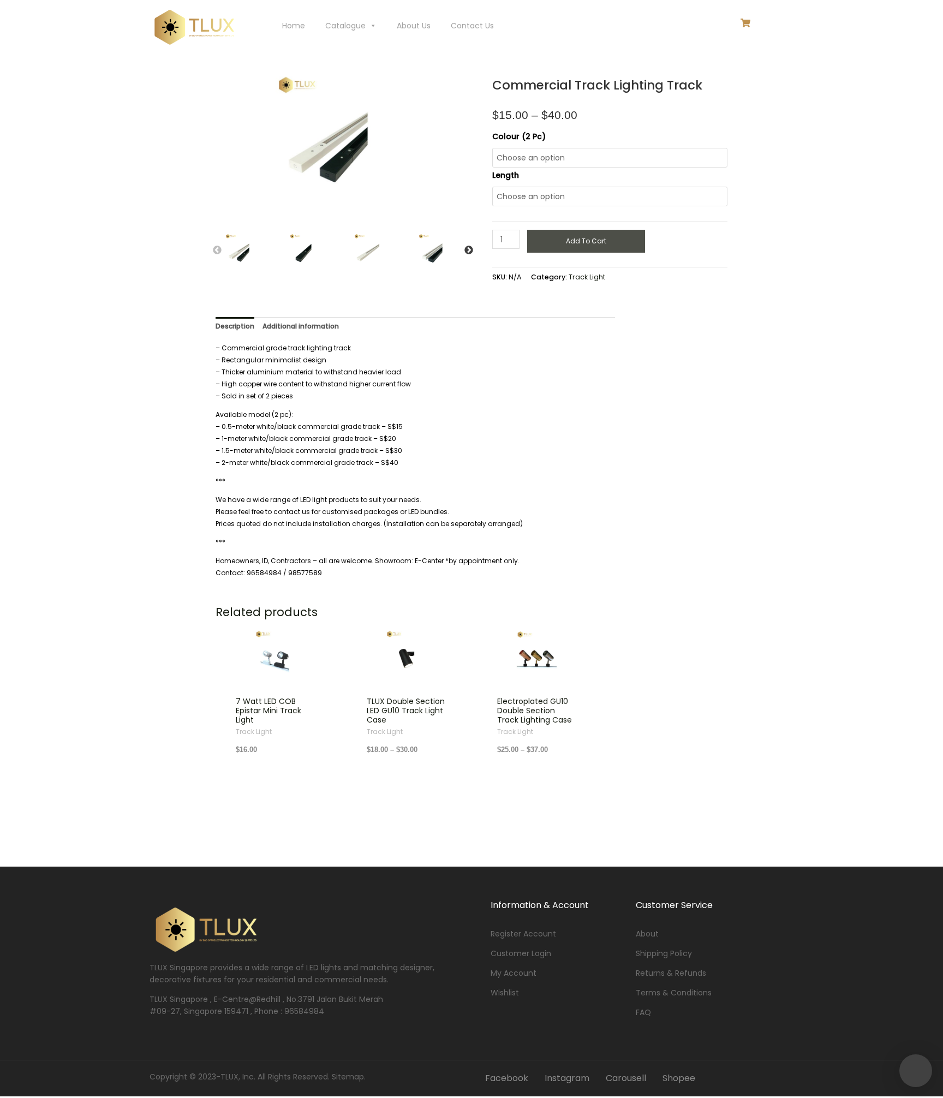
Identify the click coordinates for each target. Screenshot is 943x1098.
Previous (217, 250)
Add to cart (586, 241)
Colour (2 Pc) (519, 136)
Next (468, 250)
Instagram (567, 1078)
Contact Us (472, 25)
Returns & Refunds (671, 973)
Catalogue (345, 25)
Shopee (679, 1078)
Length (505, 175)
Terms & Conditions (674, 992)
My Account (513, 973)
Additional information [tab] (300, 326)
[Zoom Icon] (361, 150)
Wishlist (505, 992)
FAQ (643, 1012)
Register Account (523, 933)
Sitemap (348, 1076)
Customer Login (521, 953)
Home (293, 25)
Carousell (626, 1078)
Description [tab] (235, 326)
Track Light (587, 277)
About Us (414, 25)
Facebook (506, 1078)
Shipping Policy (664, 953)
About (647, 933)
